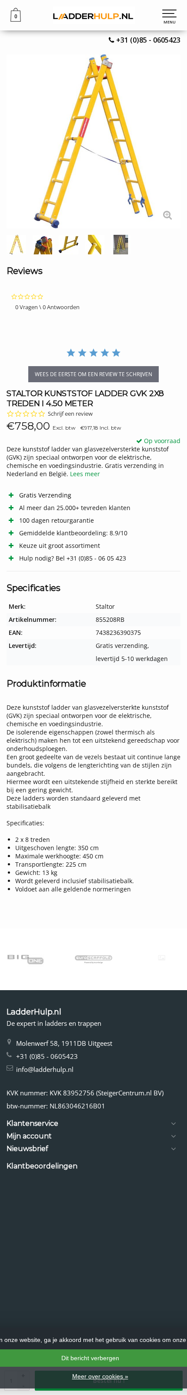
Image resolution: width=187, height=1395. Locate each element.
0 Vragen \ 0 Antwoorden (47, 307)
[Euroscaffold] (63, 959)
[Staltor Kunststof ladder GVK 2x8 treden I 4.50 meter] (93, 141)
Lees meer (85, 474)
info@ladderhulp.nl (44, 1069)
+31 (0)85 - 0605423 (148, 40)
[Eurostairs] (131, 957)
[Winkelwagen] (16, 19)
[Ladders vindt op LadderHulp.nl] (93, 15)
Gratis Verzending (45, 495)
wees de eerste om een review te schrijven (93, 374)
